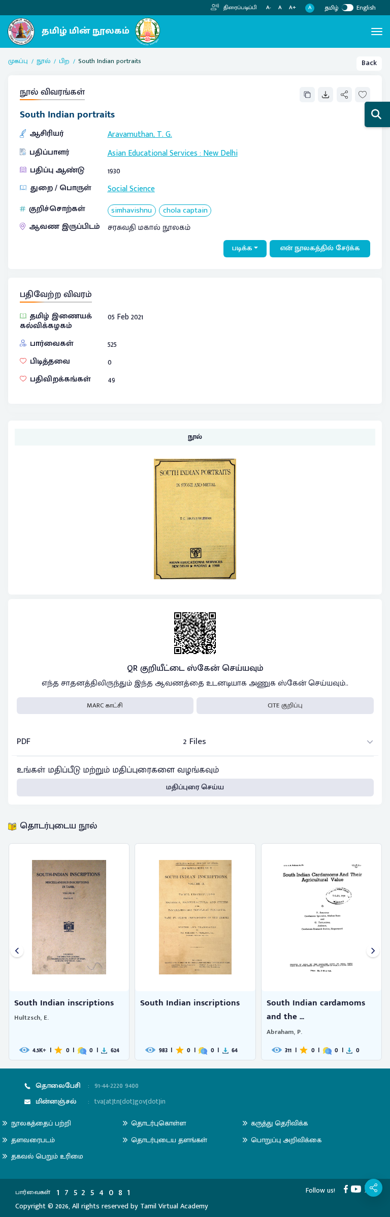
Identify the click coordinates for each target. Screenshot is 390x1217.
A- (268, 8)
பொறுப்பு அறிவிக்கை (286, 1140)
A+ (292, 8)
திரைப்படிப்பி (239, 7)
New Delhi (220, 153)
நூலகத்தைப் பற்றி (41, 1123)
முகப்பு (18, 61)
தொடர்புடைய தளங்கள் (169, 1140)
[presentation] (17, 952)
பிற (64, 61)
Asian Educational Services (153, 153)
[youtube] (358, 1189)
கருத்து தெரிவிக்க (279, 1123)
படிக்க (242, 248)
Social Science (131, 188)
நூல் (43, 61)
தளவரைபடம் (33, 1140)
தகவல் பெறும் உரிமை (47, 1156)
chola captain (185, 211)
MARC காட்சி (105, 705)
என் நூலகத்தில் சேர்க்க (320, 248)
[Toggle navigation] (376, 31)
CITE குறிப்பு (285, 705)
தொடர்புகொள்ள (158, 1123)
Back (369, 63)
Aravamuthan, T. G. (140, 134)
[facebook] (347, 1189)
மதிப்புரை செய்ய (195, 787)
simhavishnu (131, 211)
